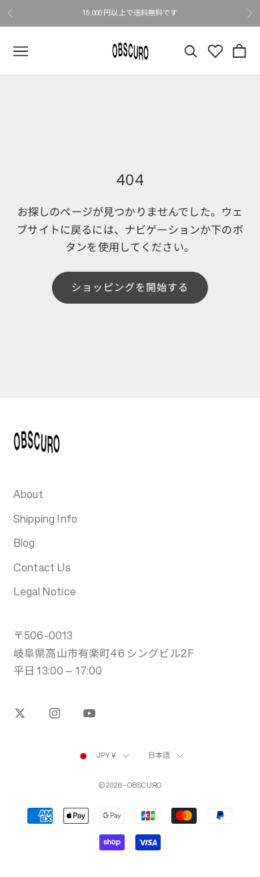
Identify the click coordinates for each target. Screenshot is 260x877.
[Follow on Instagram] (54, 713)
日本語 (159, 755)
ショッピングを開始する (130, 287)
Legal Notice (44, 591)
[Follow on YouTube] (89, 713)
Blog (24, 542)
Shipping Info (45, 518)
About (28, 494)
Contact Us (42, 567)
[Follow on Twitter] (20, 713)
